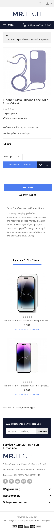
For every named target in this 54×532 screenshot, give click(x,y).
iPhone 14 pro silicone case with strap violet (28, 39)
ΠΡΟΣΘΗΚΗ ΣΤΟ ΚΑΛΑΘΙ (20, 164)
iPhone (25, 407)
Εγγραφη (42, 431)
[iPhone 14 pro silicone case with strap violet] (27, 71)
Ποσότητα (8, 156)
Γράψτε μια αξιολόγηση (16, 118)
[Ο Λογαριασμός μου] (51, 3)
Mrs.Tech (33, 517)
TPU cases (16, 407)
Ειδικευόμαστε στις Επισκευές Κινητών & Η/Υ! (24, 464)
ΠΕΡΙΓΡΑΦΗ (27, 187)
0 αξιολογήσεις (10, 113)
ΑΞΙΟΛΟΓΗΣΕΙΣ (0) (27, 195)
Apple (32, 407)
